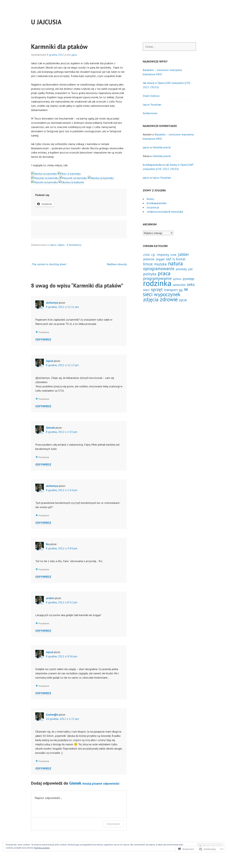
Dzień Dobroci (151, 96)
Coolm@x (52, 714)
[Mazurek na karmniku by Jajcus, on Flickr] (45, 178)
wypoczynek (167, 294)
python (177, 279)
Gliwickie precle (162, 147)
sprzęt (157, 289)
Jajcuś (49, 361)
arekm (50, 598)
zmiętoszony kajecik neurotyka (165, 211)
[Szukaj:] (169, 46)
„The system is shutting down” (49, 264)
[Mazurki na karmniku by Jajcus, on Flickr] (44, 182)
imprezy (163, 254)
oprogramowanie (158, 268)
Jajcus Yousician (152, 104)
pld (190, 269)
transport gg (173, 289)
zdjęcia (61, 244)
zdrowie (169, 299)
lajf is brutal (175, 259)
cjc (153, 254)
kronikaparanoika (152, 164)
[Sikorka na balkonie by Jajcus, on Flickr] (71, 182)
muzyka (160, 263)
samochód (179, 285)
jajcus (74, 54)
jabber (183, 254)
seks (191, 284)
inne (173, 255)
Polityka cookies (42, 847)
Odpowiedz (43, 339)
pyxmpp (188, 278)
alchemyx (52, 302)
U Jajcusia (46, 22)
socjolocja (153, 207)
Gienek (50, 427)
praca (164, 273)
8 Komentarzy (74, 244)
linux (148, 264)
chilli (146, 255)
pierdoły (181, 269)
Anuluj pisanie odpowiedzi (100, 783)
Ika (48, 544)
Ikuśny (150, 199)
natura (53, 244)
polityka (149, 274)
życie (183, 300)
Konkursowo (150, 113)
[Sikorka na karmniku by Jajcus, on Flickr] (44, 174)
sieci (146, 290)
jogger (160, 259)
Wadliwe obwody (117, 264)
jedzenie (148, 259)
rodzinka (157, 283)
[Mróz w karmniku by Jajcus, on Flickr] (69, 174)
